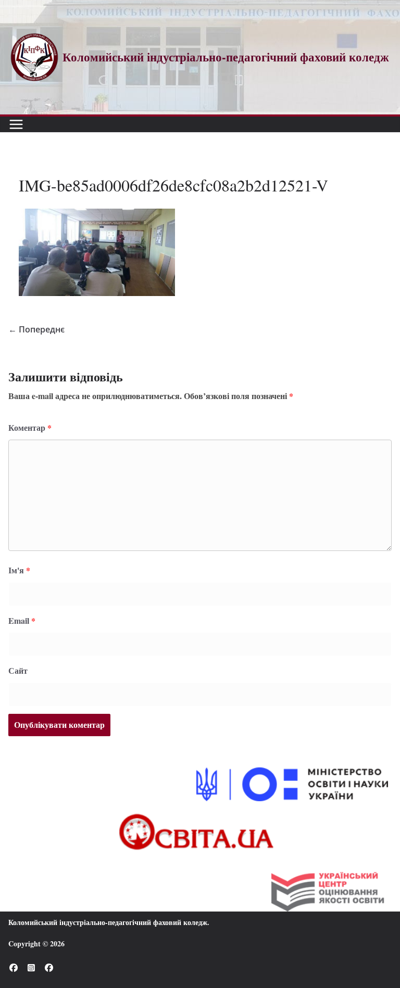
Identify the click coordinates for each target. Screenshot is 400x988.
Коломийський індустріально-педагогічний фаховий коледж (107, 922)
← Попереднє (36, 329)
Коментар (30, 427)
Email (21, 620)
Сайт (18, 670)
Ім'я (19, 570)
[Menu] (16, 124)
